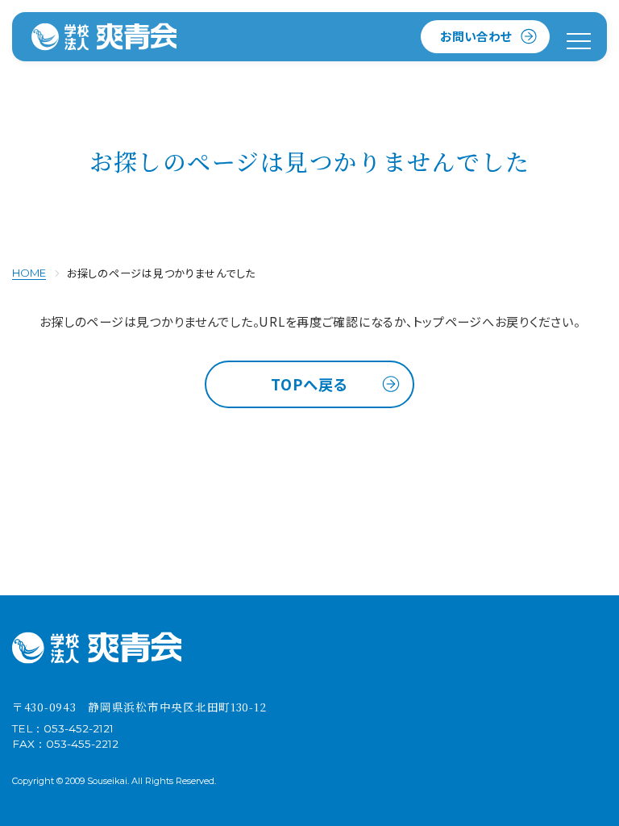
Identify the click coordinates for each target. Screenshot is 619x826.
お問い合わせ (476, 35)
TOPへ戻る (309, 383)
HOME (29, 272)
